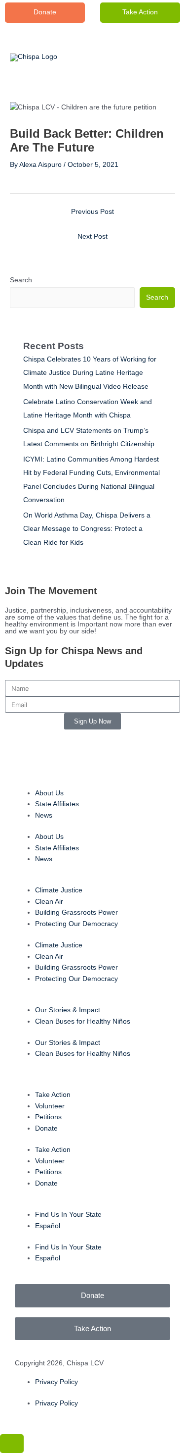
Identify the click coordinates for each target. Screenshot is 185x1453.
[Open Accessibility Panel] (12, 1443)
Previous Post (92, 211)
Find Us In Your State (68, 1214)
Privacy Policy (56, 1382)
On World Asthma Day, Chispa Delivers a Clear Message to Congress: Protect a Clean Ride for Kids (86, 529)
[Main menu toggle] (158, 57)
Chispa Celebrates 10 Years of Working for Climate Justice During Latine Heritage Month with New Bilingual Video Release (89, 373)
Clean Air (49, 901)
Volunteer (50, 1106)
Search (21, 280)
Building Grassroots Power (76, 912)
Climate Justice (58, 890)
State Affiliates (57, 804)
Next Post (92, 236)
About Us (49, 793)
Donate (46, 1128)
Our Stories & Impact (67, 1010)
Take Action (140, 12)
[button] (45, 12)
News (43, 815)
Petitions (48, 1117)
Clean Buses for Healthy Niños (82, 1021)
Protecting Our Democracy (76, 924)
